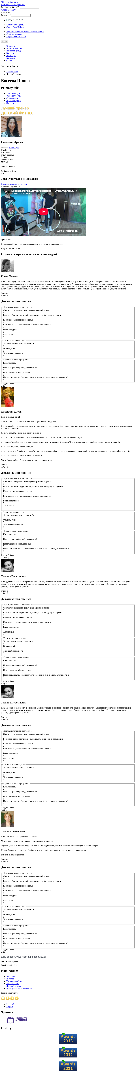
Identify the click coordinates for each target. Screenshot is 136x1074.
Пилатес (10, 979)
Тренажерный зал (14, 981)
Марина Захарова (9, 961)
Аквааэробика (12, 983)
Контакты (10, 58)
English (9, 1006)
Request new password (16, 36)
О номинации (12, 98)
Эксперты (10, 53)
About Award (12, 72)
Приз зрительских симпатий (14, 184)
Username (6, 12)
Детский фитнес (13, 986)
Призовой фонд (13, 51)
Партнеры (11, 55)
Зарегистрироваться (16, 4)
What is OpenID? (8, 10)
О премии (10, 46)
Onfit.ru (9, 60)
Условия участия (13, 96)
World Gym (14, 148)
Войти (4, 4)
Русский (10, 1004)
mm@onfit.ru (12, 965)
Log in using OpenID (10, 7)
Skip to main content (9, 2)
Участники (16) (13, 93)
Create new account (14, 34)
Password (6, 15)
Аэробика (10, 976)
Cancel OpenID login (15, 27)
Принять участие (14, 48)
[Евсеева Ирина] (11, 136)
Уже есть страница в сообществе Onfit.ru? (25, 32)
